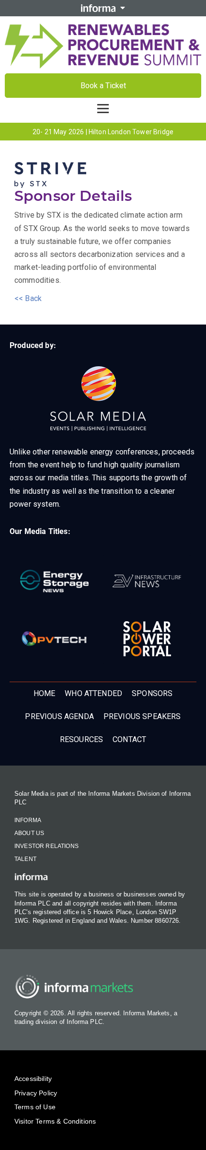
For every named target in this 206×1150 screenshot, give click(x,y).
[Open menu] (103, 108)
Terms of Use (35, 1107)
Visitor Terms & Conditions (55, 1121)
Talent (25, 859)
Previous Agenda (59, 716)
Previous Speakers (142, 716)
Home (45, 693)
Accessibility (33, 1078)
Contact (129, 739)
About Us (29, 833)
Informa (27, 820)
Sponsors (152, 693)
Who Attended (93, 693)
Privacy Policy (35, 1093)
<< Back (28, 298)
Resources (81, 739)
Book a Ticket (103, 85)
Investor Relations (46, 846)
